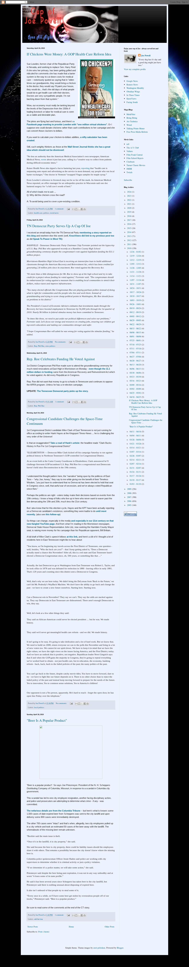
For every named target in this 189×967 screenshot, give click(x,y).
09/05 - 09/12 (136, 316)
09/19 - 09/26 (136, 308)
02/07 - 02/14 (136, 463)
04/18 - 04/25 (136, 397)
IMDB (129, 168)
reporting (85, 168)
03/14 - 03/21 (136, 447)
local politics (39, 707)
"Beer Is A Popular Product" (47, 720)
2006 (129, 501)
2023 (129, 195)
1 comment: (59, 209)
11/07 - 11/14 (136, 280)
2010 (129, 248)
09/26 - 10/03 (136, 304)
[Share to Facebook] (81, 209)
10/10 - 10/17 (136, 296)
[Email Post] (68, 209)
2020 (129, 207)
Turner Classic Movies (136, 165)
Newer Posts (32, 926)
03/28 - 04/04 (136, 439)
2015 (129, 228)
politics (46, 213)
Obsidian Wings (133, 91)
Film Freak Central (134, 154)
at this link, (72, 536)
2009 (129, 489)
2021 (129, 203)
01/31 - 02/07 (136, 467)
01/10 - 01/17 (136, 480)
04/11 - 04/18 (136, 431)
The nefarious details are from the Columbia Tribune (54, 810)
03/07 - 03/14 (136, 451)
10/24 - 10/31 (136, 288)
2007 (129, 497)
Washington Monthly (135, 88)
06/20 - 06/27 (136, 360)
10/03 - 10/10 (136, 300)
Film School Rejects (135, 158)
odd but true (38, 919)
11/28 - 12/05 (136, 267)
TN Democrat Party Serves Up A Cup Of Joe (59, 225)
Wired (129, 124)
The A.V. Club (133, 147)
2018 (129, 216)
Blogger (120, 947)
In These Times (133, 95)
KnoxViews (131, 98)
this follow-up (53, 514)
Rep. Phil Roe (39, 346)
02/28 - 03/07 (136, 455)
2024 (129, 191)
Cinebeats (131, 161)
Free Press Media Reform (137, 131)
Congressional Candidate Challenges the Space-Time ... (145, 421)
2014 (129, 232)
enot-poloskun (99, 947)
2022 (129, 200)
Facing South (132, 102)
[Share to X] (79, 209)
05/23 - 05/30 (136, 376)
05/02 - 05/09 (136, 388)
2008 (129, 493)
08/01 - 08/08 (136, 336)
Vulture (130, 151)
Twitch (129, 172)
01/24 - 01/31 (136, 471)
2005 (129, 505)
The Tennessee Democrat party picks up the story (62, 391)
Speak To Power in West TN (47, 239)
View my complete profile (135, 69)
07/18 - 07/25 (136, 344)
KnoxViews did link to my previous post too (91, 235)
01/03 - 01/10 (136, 484)
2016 (129, 224)
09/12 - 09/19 (136, 312)
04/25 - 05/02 (136, 392)
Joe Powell (145, 55)
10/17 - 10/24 (136, 292)
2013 (129, 236)
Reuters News (132, 84)
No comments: (60, 342)
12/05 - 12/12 (136, 263)
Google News (132, 81)
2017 (129, 220)
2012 (129, 240)
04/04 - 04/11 (136, 435)
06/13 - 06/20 (136, 364)
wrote (43, 159)
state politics (50, 346)
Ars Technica (132, 121)
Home (71, 926)
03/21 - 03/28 (136, 443)
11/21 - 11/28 (136, 271)
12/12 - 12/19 (136, 259)
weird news (54, 213)
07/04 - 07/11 (136, 352)
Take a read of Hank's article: (65, 443)
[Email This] (73, 209)
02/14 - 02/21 (136, 459)
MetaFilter (131, 114)
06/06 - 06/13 (136, 368)
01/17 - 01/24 (136, 475)
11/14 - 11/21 (136, 276)
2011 (129, 244)
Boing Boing (132, 117)
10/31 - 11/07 (136, 284)
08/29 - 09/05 (136, 320)
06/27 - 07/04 (136, 356)
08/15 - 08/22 (136, 328)
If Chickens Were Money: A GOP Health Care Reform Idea (69, 54)
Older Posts (109, 926)
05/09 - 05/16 (136, 384)
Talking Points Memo (136, 128)
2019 (129, 211)
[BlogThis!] (76, 209)
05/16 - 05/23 (136, 380)
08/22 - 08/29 (136, 324)
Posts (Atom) (43, 931)
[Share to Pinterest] (84, 209)
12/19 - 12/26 (136, 255)
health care (38, 213)
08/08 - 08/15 (136, 332)
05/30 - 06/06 (136, 372)
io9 (128, 144)
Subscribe (128, 180)
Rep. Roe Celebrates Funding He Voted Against (61, 359)
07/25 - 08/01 (136, 340)
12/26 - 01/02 (136, 251)
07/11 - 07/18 (136, 348)
